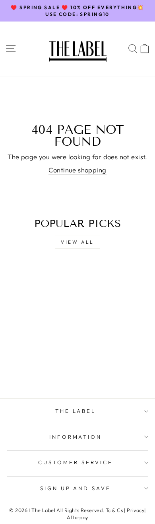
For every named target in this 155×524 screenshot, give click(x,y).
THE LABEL (75, 411)
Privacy (135, 510)
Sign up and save (75, 488)
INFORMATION (75, 437)
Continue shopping (77, 170)
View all (77, 242)
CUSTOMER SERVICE (75, 462)
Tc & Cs (114, 510)
